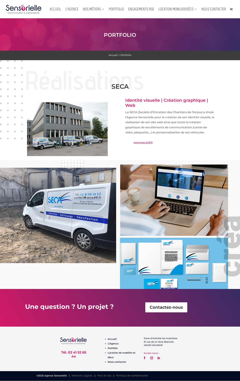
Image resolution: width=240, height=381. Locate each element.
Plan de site (104, 375)
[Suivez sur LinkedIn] (158, 358)
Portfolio (116, 9)
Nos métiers (92, 9)
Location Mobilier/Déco (175, 9)
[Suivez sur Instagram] (151, 358)
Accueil (55, 9)
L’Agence (71, 9)
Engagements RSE (141, 9)
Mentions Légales (82, 375)
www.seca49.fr (143, 142)
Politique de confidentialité (132, 375)
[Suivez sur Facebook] (144, 358)
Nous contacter (213, 9)
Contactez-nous (166, 307)
